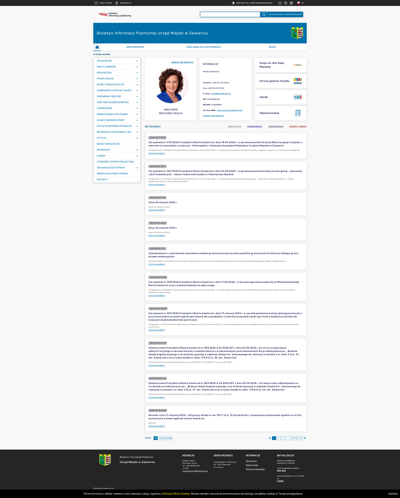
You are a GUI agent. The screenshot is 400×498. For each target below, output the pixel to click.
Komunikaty (254, 126)
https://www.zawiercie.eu (229, 110)
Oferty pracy (298, 126)
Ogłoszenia (276, 126)
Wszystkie (234, 126)
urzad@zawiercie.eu (221, 94)
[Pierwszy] (270, 438)
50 (165, 438)
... (288, 438)
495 (300, 438)
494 (293, 438)
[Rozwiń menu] (137, 60)
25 (160, 438)
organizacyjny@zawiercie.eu (195, 471)
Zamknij (393, 493)
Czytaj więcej (156, 153)
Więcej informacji (213, 116)
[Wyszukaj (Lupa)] (263, 14)
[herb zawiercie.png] (297, 33)
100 (170, 438)
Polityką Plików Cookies (176, 493)
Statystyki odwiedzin (255, 469)
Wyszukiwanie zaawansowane (285, 14)
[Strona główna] (97, 47)
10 (156, 438)
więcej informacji (182, 62)
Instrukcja (125, 3)
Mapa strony (106, 3)
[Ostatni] (305, 438)
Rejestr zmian (252, 465)
